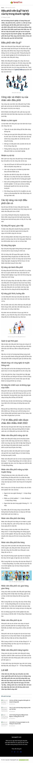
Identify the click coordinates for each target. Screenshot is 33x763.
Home (2, 7)
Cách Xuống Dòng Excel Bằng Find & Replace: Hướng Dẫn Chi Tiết (18, 715)
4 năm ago (12, 704)
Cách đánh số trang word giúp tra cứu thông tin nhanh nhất (19, 723)
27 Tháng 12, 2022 (5, 17)
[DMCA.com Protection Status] (24, 759)
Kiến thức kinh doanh (10, 7)
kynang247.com (14, 759)
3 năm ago (12, 718)
